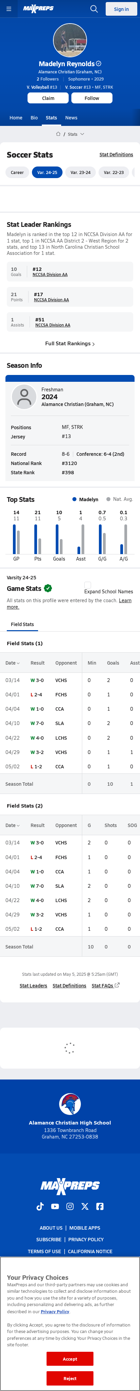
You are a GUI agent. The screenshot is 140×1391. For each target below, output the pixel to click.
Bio (34, 117)
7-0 (40, 723)
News (71, 117)
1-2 (38, 766)
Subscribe (49, 1239)
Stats (51, 117)
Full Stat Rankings (68, 343)
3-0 (40, 680)
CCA (59, 708)
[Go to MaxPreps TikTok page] (40, 1207)
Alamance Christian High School (70, 1122)
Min (92, 663)
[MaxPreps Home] (38, 8)
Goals (113, 663)
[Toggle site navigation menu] (9, 9)
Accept (70, 1359)
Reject (70, 1378)
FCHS (61, 694)
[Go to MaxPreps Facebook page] (100, 1207)
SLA (59, 723)
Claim (48, 98)
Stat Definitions (116, 154)
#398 (68, 472)
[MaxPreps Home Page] (58, 134)
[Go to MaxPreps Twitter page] (85, 1207)
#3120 (69, 463)
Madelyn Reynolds (66, 63)
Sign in (121, 8)
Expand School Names (108, 591)
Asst (135, 663)
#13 (42, 87)
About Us (51, 1227)
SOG (132, 825)
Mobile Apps (84, 1227)
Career (17, 172)
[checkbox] (87, 585)
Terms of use (44, 1250)
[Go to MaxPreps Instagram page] (70, 1207)
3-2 (40, 752)
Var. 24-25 (47, 172)
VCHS (61, 680)
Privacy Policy (86, 1239)
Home (16, 117)
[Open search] (94, 9)
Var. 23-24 (80, 172)
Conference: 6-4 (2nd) (100, 453)
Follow (92, 98)
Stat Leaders (33, 985)
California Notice (90, 1250)
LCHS (61, 737)
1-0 (40, 708)
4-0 (40, 737)
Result (38, 663)
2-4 (38, 694)
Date (11, 663)
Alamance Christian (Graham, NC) (70, 72)
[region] (70, 1324)
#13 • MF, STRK (89, 87)
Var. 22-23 (114, 172)
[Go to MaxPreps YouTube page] (55, 1207)
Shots (111, 825)
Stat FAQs (102, 985)
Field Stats (22, 624)
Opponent (66, 663)
